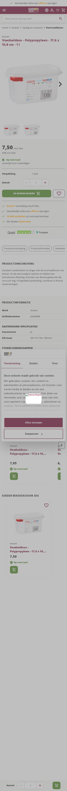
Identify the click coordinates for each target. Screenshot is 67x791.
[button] (39, 396)
